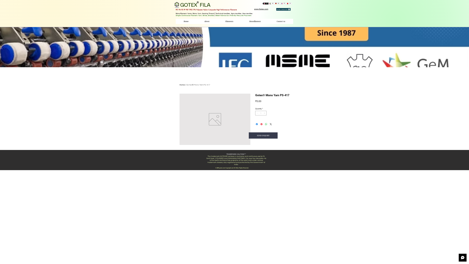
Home (182, 85)
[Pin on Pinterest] (261, 124)
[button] (229, 21)
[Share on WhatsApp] (266, 124)
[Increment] (264, 113)
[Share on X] (270, 124)
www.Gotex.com (261, 9)
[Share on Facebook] (256, 124)
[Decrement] (257, 113)
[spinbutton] (261, 113)
